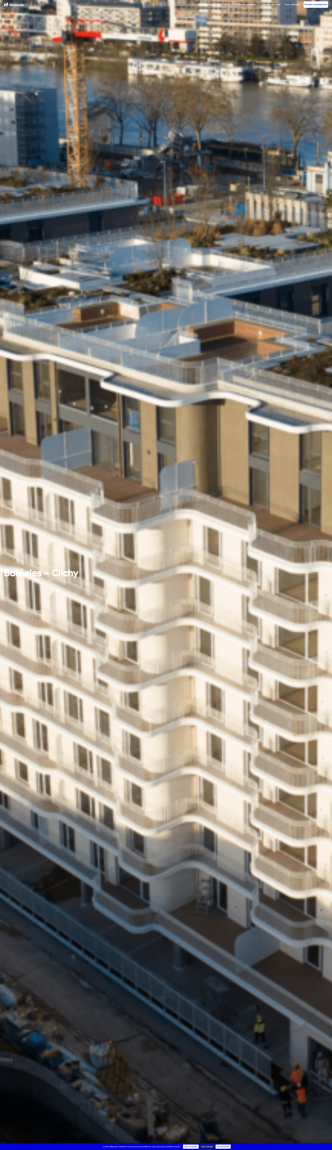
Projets (13, 14)
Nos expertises (205, 5)
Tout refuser (207, 1147)
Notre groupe (223, 5)
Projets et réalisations (246, 5)
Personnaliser (223, 1147)
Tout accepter (190, 1147)
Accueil (6, 14)
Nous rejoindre (292, 5)
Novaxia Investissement (315, 5)
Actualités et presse (270, 5)
